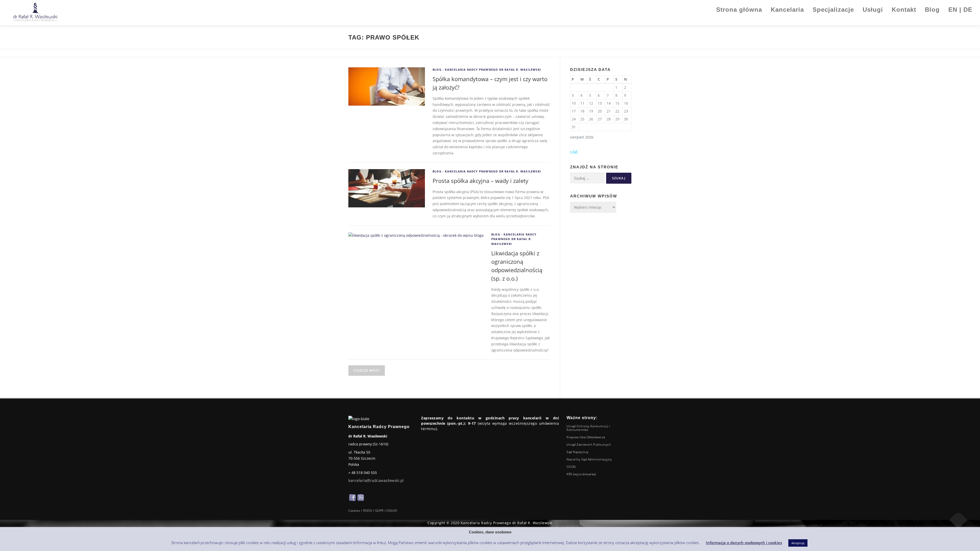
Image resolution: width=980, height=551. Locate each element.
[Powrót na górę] (958, 520)
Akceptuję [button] (797, 543)
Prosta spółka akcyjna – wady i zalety (480, 180)
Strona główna (739, 9)
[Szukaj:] (587, 178)
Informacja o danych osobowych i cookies (744, 542)
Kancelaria (787, 9)
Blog (932, 9)
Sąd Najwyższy (578, 452)
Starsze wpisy (366, 370)
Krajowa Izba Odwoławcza (586, 437)
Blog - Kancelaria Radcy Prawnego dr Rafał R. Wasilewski (487, 69)
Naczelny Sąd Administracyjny (589, 459)
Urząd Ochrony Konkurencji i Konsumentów (588, 428)
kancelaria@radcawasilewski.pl (376, 480)
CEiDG (571, 467)
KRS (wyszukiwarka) (581, 474)
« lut (574, 151)
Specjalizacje (833, 9)
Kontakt (904, 9)
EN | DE (960, 9)
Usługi (873, 9)
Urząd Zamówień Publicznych (589, 444)
